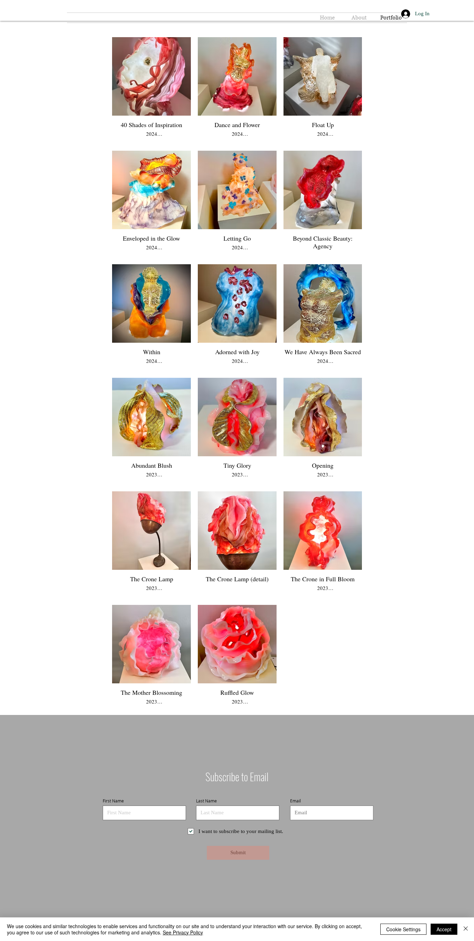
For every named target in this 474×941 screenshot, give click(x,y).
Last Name (206, 801)
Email (295, 801)
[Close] (466, 929)
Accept (444, 929)
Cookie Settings (403, 929)
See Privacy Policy (183, 932)
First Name (113, 801)
